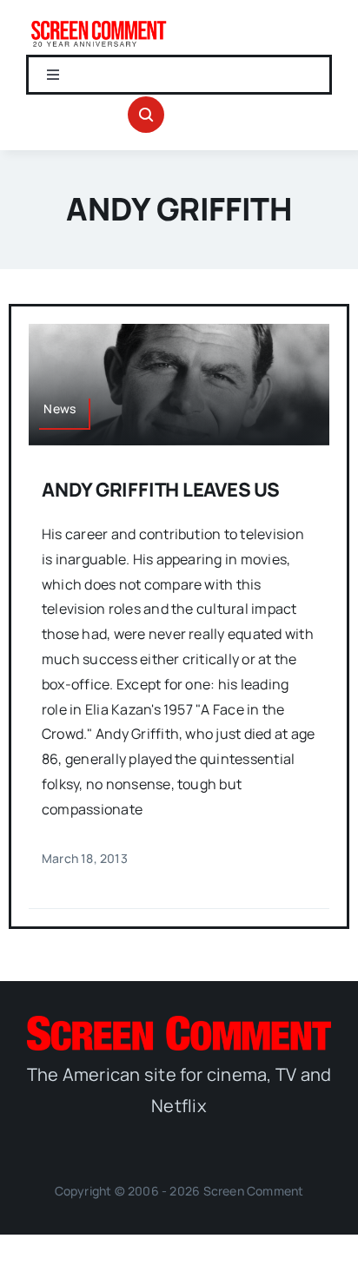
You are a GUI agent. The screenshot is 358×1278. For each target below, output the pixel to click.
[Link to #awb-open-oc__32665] (146, 114)
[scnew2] (98, 24)
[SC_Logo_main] (179, 1022)
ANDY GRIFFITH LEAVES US (161, 490)
